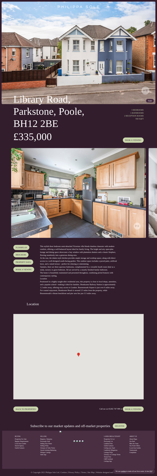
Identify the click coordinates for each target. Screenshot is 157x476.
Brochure (21, 255)
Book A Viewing (133, 140)
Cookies (64, 472)
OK (150, 471)
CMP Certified (108, 459)
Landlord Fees (108, 443)
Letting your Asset (109, 448)
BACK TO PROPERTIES (26, 409)
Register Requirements (21, 441)
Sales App (43, 454)
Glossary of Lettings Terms (112, 454)
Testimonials (133, 450)
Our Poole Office (134, 446)
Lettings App (108, 461)
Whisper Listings (45, 452)
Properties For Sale (20, 439)
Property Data (23, 262)
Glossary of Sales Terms (46, 448)
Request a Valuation (46, 439)
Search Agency (19, 446)
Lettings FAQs (108, 452)
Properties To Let (109, 439)
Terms (83, 472)
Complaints (132, 452)
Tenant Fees (107, 457)
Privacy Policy (74, 472)
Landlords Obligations (110, 450)
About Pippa (133, 439)
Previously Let (108, 441)
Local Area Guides (20, 443)
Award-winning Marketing (46, 450)
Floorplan (21, 247)
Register (119, 426)
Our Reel (132, 441)
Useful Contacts (19, 448)
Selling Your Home (46, 443)
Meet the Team (133, 443)
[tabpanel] (78, 193)
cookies (123, 471)
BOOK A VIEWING (133, 409)
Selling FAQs (44, 446)
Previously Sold (45, 441)
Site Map (91, 472)
